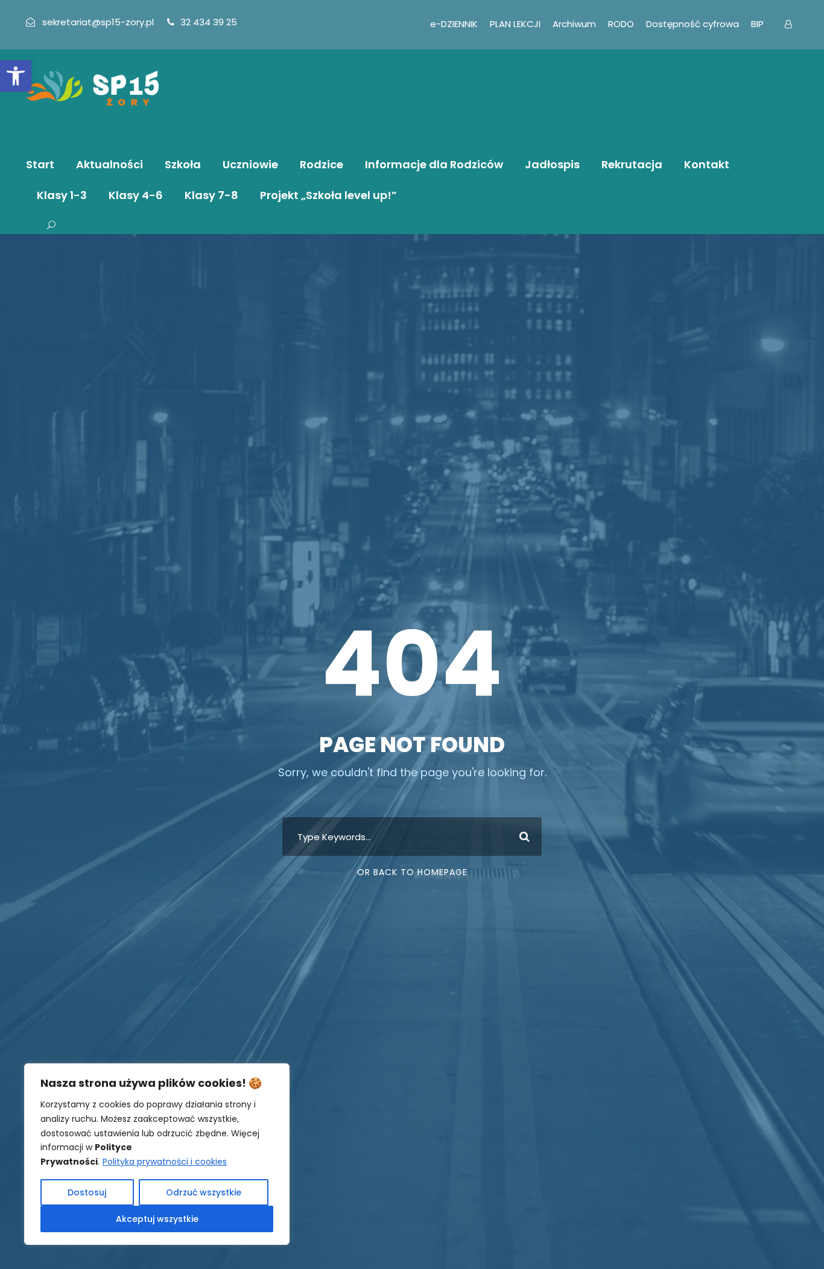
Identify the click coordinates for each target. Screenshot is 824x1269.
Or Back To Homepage (412, 872)
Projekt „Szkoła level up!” (328, 195)
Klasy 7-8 (211, 195)
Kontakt (706, 164)
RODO (621, 23)
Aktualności (109, 164)
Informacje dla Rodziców (434, 164)
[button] (15, 76)
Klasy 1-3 (62, 195)
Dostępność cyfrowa (692, 23)
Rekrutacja (631, 164)
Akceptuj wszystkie (157, 1219)
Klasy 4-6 (136, 195)
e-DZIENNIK (454, 23)
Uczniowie (250, 164)
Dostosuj (87, 1192)
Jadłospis (552, 164)
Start (40, 164)
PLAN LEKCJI (515, 23)
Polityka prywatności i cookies (165, 1162)
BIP (757, 23)
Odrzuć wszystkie (203, 1192)
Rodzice (321, 164)
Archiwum (574, 23)
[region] (157, 1154)
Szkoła (183, 164)
